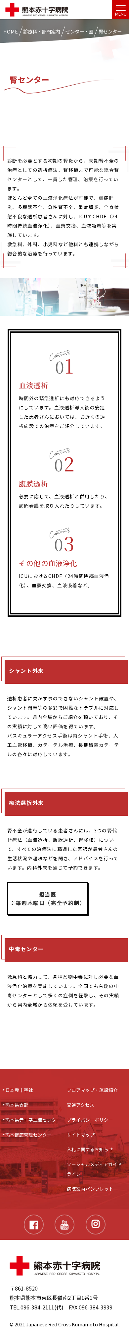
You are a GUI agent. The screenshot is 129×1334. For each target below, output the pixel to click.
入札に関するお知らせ (90, 1149)
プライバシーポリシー (90, 1119)
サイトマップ (81, 1134)
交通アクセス (80, 1104)
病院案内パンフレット (90, 1188)
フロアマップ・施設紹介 (92, 1090)
